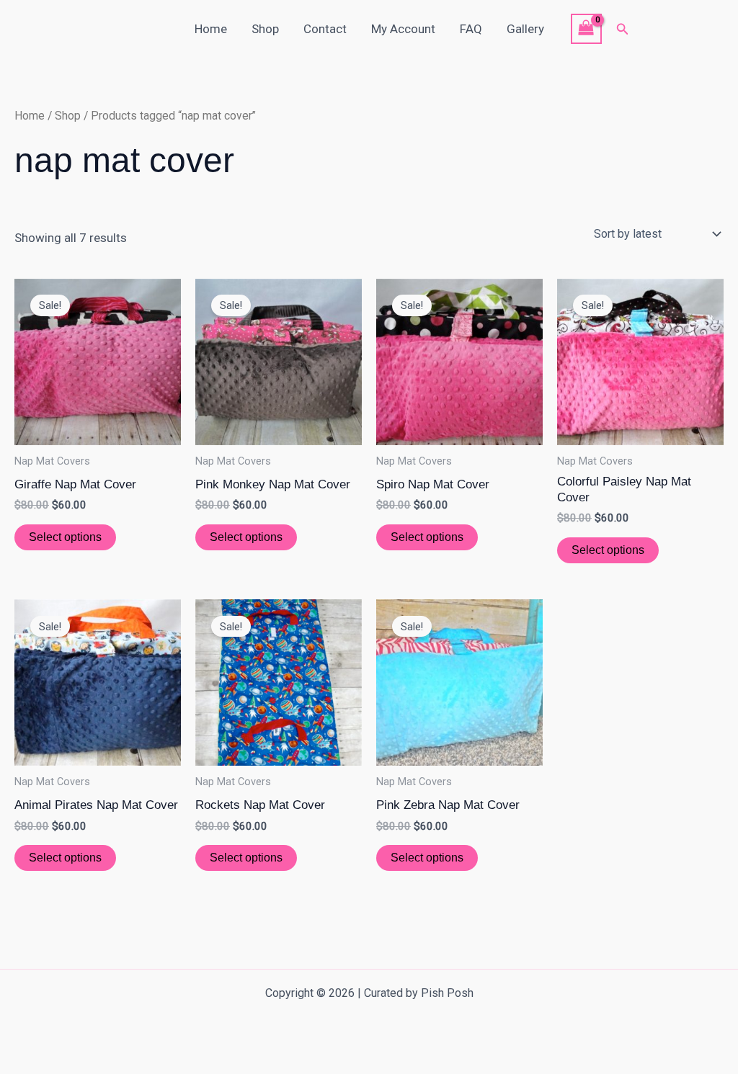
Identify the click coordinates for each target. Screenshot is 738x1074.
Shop (265, 29)
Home (211, 29)
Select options (65, 537)
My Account (403, 29)
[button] (622, 29)
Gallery (525, 29)
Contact (325, 29)
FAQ (471, 29)
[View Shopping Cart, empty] (587, 29)
